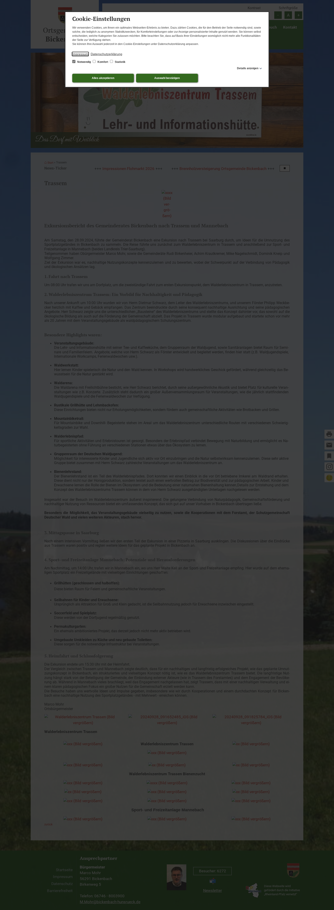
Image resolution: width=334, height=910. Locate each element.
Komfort (103, 62)
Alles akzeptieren (103, 78)
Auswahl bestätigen (167, 78)
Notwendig (84, 62)
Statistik (119, 62)
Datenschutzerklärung (106, 54)
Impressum (80, 54)
